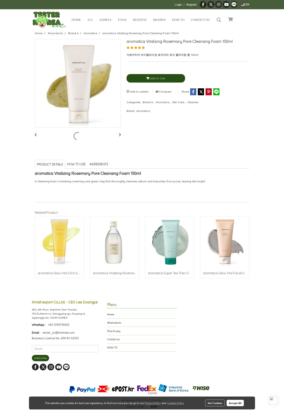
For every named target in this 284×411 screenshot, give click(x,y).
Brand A (148, 102)
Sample (105, 20)
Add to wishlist (139, 91)
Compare (164, 91)
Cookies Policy (175, 403)
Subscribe (40, 358)
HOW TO (112, 347)
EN (247, 4)
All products (114, 322)
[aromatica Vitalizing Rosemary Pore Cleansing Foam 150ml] (78, 83)
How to (178, 20)
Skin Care (178, 102)
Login (178, 4)
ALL (90, 20)
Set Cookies (215, 403)
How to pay (113, 331)
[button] (219, 20)
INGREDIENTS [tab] (99, 164)
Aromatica (163, 102)
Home (76, 20)
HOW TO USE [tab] (76, 164)
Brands (159, 20)
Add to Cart (157, 78)
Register (191, 4)
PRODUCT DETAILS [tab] (50, 164)
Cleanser (192, 102)
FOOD (122, 20)
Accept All (235, 403)
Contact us (200, 20)
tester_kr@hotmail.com (59, 332)
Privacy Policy (153, 403)
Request (140, 20)
